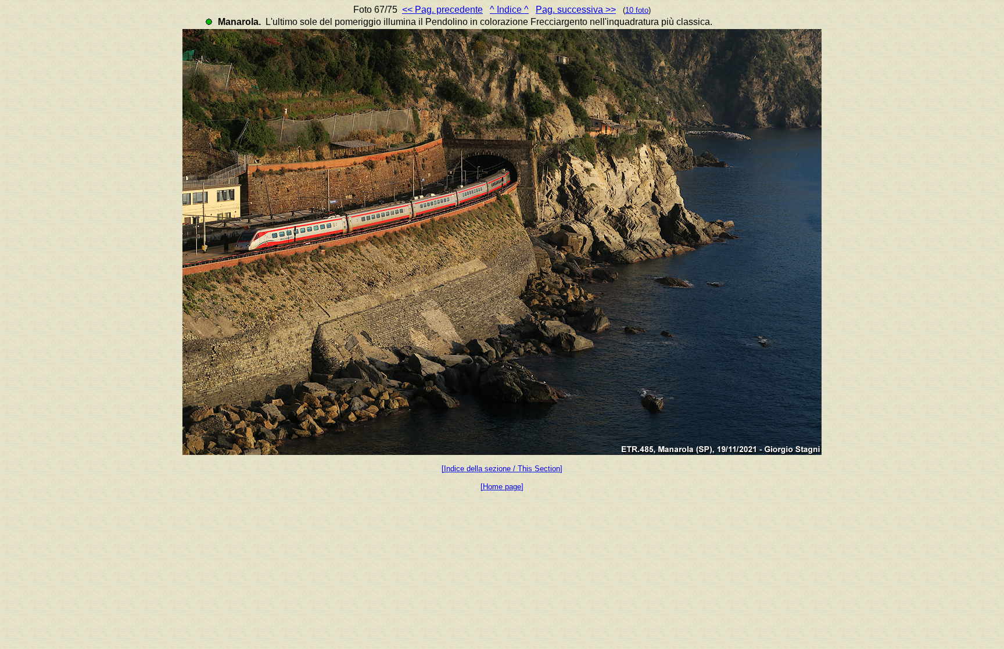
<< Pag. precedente (442, 10)
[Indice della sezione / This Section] (502, 468)
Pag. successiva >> (576, 10)
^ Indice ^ (509, 10)
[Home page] (502, 486)
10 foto (636, 10)
